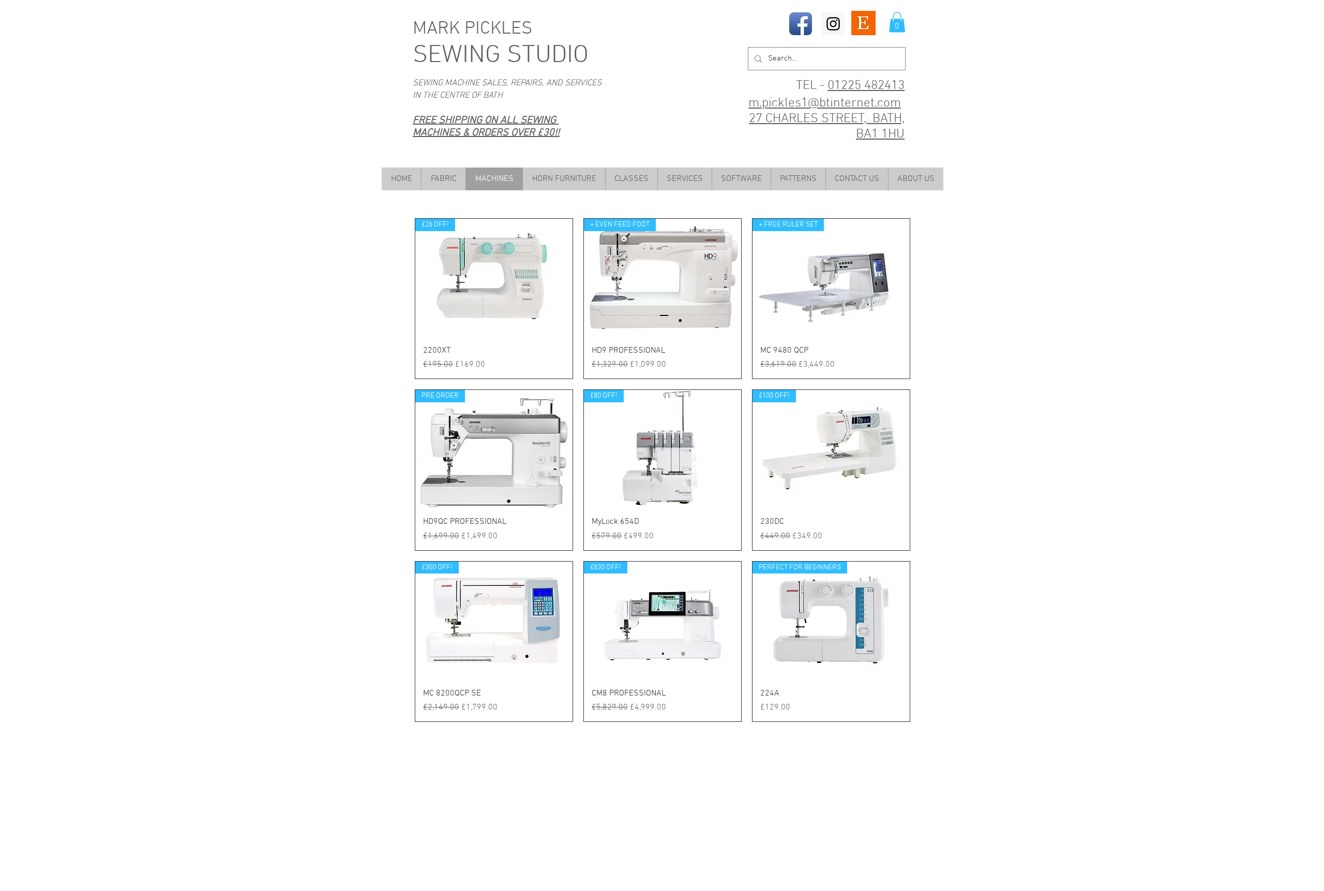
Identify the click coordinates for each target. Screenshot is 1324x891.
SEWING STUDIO (501, 55)
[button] (897, 22)
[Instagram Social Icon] (833, 23)
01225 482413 (866, 86)
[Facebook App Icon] (800, 23)
